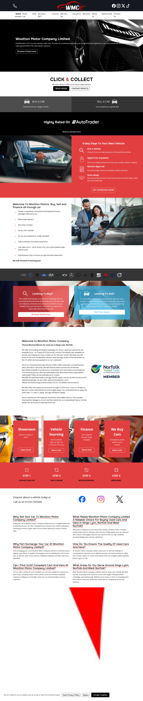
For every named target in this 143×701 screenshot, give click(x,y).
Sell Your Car (64, 15)
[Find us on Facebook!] (113, 5)
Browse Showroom (26, 51)
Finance (55, 14)
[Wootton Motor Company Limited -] (71, 5)
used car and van (108, 551)
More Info (56, 450)
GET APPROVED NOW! (103, 189)
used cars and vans (122, 532)
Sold (34, 14)
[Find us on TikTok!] (127, 5)
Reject (86, 695)
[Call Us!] (15, 5)
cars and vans (46, 572)
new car (15, 556)
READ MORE (61, 88)
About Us (94, 15)
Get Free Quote (102, 312)
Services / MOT (42, 15)
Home (18, 14)
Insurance (76, 14)
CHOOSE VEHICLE (80, 88)
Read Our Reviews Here (71, 131)
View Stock (25, 449)
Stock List (24, 15)
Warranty (86, 14)
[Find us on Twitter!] (122, 5)
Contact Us (117, 15)
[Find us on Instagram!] (118, 5)
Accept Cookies (100, 695)
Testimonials (106, 14)
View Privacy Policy (71, 695)
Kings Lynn (111, 572)
